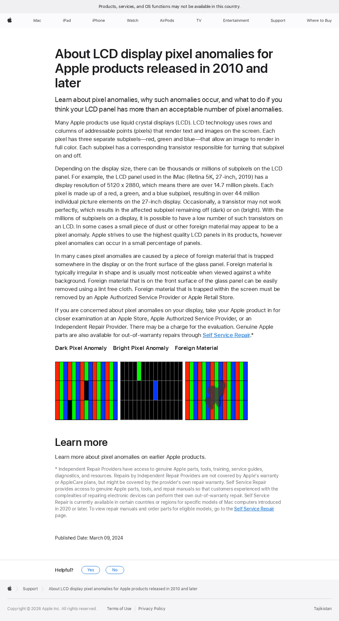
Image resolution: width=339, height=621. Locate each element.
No (115, 570)
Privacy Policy (152, 608)
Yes (90, 570)
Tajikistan (323, 608)
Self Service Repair (226, 335)
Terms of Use (119, 608)
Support (30, 589)
